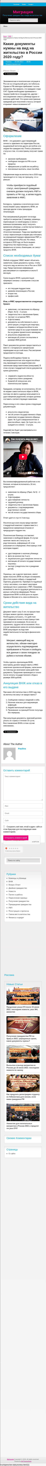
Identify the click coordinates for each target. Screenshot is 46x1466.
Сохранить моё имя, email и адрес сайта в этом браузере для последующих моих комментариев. (22, 829)
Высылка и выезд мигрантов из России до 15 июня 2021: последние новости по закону (23, 1067)
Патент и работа (15, 895)
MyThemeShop (26, 1461)
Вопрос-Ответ (14, 885)
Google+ (30, 4)
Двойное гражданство (18, 888)
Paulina (8, 62)
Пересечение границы (18, 898)
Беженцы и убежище (17, 878)
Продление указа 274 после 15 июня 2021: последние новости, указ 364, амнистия (23, 1009)
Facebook (16, 4)
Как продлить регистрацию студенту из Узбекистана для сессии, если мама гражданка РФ (23, 1096)
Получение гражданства (19, 901)
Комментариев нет (13, 64)
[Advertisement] (23, 948)
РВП (10, 908)
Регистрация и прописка (19, 911)
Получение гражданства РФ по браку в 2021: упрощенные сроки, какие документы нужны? (22, 1038)
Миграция (23, 12)
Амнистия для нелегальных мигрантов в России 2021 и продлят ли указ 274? (23, 1125)
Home (5, 36)
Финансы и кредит (16, 917)
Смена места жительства (19, 914)
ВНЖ (9, 36)
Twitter (24, 4)
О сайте (12, 1154)
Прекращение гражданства (20, 904)
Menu (5, 26)
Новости (12, 891)
